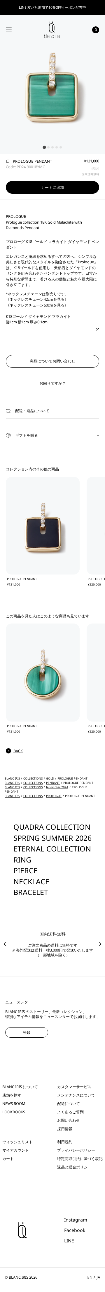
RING (22, 860)
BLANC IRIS (12, 778)
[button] (52, 411)
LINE (69, 1240)
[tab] (44, 147)
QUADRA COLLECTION (51, 827)
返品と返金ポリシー (74, 1167)
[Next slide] (100, 944)
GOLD (50, 778)
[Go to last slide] (5, 944)
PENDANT (53, 783)
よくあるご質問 (70, 1112)
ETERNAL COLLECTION (52, 849)
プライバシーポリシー (76, 1150)
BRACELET (30, 892)
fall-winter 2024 (57, 787)
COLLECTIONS (33, 778)
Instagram (75, 1220)
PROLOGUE (54, 796)
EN (89, 1277)
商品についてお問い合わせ (52, 361)
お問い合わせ (68, 1120)
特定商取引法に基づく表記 (80, 1158)
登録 (26, 1032)
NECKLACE (31, 881)
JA (98, 1277)
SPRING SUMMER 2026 (52, 838)
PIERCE (25, 870)
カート (8, 1158)
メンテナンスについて (76, 1095)
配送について (68, 1103)
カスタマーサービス (74, 1086)
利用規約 (64, 1141)
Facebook (74, 1230)
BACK (18, 750)
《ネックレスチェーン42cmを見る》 (37, 299)
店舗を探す (11, 1095)
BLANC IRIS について (20, 1086)
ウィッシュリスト (17, 1141)
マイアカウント (15, 1150)
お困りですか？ (52, 383)
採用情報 (64, 1128)
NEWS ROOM (13, 1103)
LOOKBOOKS (13, 1112)
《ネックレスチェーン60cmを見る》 (37, 305)
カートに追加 (52, 187)
